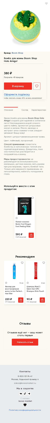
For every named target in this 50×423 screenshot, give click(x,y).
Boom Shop (17, 53)
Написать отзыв (25, 342)
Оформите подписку (17, 94)
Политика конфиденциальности (25, 410)
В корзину (18, 86)
